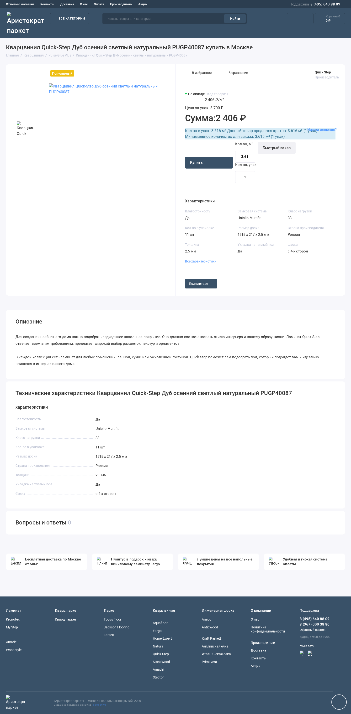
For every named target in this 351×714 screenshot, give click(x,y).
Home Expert (162, 638)
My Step (12, 627)
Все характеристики (201, 261)
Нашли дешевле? (322, 130)
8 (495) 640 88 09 (315, 4)
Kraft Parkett (211, 638)
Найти (235, 19)
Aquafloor (160, 623)
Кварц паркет (65, 619)
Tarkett (109, 635)
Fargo (157, 631)
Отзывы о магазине (20, 4)
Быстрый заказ (277, 148)
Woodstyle (13, 650)
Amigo (206, 619)
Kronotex (13, 619)
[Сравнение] (293, 18)
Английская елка (215, 646)
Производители (121, 4)
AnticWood (210, 627)
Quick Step (323, 72)
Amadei (11, 642)
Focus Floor (112, 619)
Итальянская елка (216, 654)
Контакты (47, 4)
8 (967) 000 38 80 (315, 624)
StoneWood (161, 662)
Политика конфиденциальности (268, 629)
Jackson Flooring (116, 627)
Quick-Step (161, 654)
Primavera (209, 662)
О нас (84, 4)
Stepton (159, 677)
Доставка (67, 4)
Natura (158, 646)
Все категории (71, 18)
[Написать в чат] (339, 702)
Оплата (99, 4)
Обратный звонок (312, 630)
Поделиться (198, 284)
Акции (142, 4)
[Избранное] (306, 18)
